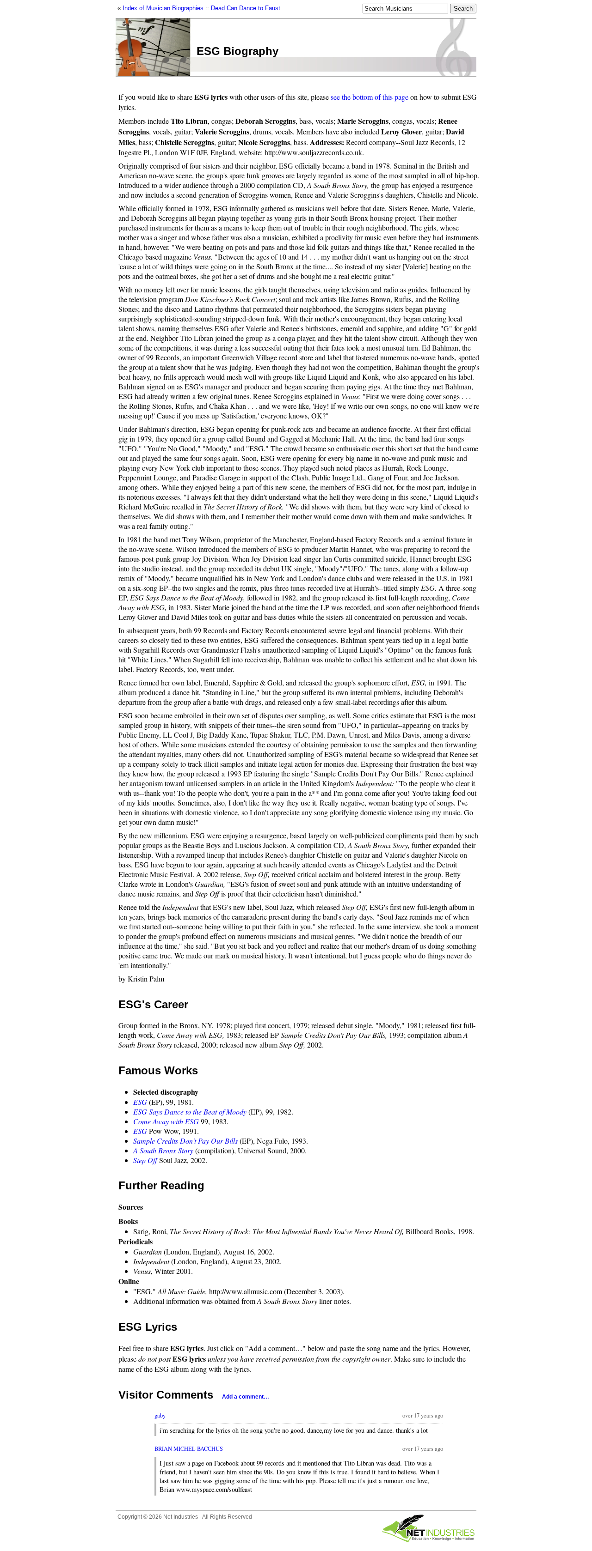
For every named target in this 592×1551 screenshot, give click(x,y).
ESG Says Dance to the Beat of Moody (190, 1111)
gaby (160, 1415)
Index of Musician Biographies (163, 8)
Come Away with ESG (166, 1121)
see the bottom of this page (369, 97)
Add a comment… (245, 1396)
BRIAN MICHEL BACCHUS (188, 1449)
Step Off (145, 1160)
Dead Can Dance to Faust (245, 8)
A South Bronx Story (163, 1150)
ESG (140, 1102)
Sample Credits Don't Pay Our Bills (185, 1140)
